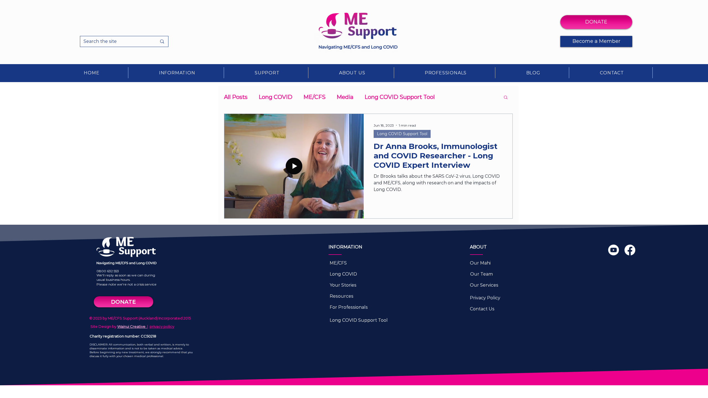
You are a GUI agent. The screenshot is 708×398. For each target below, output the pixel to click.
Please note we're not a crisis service (127, 284)
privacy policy (162, 326)
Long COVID (275, 97)
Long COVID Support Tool (400, 97)
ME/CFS (314, 97)
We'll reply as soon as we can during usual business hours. (126, 277)
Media (345, 97)
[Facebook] (629, 250)
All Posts (236, 97)
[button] (177, 72)
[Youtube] (613, 250)
